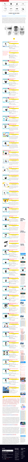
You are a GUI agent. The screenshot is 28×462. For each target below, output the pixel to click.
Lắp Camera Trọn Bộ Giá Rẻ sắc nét (22, 249)
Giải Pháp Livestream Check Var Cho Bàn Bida (22, 426)
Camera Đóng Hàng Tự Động (23, 305)
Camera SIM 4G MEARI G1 (12, 386)
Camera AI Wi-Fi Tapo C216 (13, 224)
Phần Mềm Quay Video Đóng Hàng (23, 354)
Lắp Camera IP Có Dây (22, 375)
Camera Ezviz (23, 456)
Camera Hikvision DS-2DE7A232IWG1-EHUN (12, 60)
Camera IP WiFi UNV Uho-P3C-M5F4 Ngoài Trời (13, 97)
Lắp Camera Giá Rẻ (23, 369)
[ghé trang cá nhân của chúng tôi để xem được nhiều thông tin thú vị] (4, 458)
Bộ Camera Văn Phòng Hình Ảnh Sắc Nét (17, 457)
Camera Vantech (22, 458)
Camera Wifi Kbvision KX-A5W (13, 190)
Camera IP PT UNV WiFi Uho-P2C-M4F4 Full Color (14, 107)
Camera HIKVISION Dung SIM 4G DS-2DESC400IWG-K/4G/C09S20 (13, 322)
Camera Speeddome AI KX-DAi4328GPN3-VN (13, 259)
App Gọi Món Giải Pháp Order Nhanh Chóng (23, 409)
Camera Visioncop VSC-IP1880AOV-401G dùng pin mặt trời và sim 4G (13, 304)
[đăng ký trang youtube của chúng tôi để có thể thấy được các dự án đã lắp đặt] (5, 458)
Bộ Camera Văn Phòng (17, 451)
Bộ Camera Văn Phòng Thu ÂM (17, 453)
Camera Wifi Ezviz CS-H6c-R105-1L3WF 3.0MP (13, 141)
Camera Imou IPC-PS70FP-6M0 (13, 277)
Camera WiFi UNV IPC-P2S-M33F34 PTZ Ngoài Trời (13, 124)
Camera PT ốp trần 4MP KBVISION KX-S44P (12, 88)
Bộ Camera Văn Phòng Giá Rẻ (17, 455)
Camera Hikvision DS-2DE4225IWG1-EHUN (12, 70)
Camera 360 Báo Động (14, 13)
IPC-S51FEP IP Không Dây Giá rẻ (13, 174)
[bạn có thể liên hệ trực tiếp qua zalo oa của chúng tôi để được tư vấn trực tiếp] (2, 458)
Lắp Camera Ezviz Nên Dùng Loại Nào (23, 318)
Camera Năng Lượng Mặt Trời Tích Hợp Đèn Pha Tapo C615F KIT (13, 241)
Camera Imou (23, 455)
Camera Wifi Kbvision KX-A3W (13, 182)
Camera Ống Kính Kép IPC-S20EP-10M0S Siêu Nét (13, 341)
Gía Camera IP (23, 228)
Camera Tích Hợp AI (22, 374)
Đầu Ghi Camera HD (22, 376)
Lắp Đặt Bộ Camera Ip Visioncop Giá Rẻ (22, 251)
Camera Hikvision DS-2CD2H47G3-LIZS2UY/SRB (22, 292)
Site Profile (7, 458)
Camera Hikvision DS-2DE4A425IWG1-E (12, 79)
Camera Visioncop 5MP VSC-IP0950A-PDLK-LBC (13, 313)
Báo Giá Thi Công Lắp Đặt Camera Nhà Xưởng (23, 333)
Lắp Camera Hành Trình (23, 396)
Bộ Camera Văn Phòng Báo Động (17, 459)
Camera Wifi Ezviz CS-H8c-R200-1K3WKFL (13, 216)
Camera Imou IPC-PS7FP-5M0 (13, 294)
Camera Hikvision (22, 454)
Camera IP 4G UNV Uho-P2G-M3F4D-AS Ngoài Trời (13, 116)
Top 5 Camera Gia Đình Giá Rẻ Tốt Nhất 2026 (23, 346)
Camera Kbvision (22, 452)
